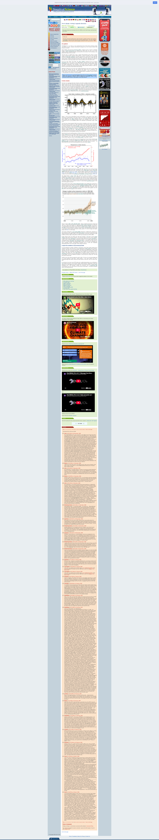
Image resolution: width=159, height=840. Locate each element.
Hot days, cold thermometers (54, 125)
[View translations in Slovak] (102, 5)
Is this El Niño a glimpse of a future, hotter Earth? (53, 93)
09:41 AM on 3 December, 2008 (74, 483)
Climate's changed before (54, 34)
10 (74, 429)
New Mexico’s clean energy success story (53, 111)
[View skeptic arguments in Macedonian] (90, 5)
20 (89, 429)
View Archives (83, 269)
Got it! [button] (155, 2)
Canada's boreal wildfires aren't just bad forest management (54, 131)
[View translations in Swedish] (108, 5)
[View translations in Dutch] (66, 5)
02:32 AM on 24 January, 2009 (76, 607)
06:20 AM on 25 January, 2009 (75, 693)
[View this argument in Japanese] (82, 19)
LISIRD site (94, 173)
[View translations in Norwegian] (94, 5)
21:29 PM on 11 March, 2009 (73, 756)
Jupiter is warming (66, 283)
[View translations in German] (74, 5)
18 (86, 429)
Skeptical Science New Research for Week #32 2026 (54, 110)
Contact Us (88, 836)
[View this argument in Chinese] (86, 19)
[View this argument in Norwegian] (88, 21)
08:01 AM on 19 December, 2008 (76, 532)
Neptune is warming (67, 285)
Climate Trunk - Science (53, 94)
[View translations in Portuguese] (98, 5)
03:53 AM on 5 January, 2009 (76, 566)
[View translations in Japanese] (86, 5)
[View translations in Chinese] (59, 5)
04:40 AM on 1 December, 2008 (74, 463)
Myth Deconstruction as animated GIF (76, 343)
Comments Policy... (90, 826)
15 (81, 429)
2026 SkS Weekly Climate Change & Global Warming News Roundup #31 (54, 117)
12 (77, 429)
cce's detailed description (87, 567)
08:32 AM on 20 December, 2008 (79, 541)
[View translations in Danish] (64, 5)
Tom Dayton (67, 566)
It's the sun (52, 35)
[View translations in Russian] (100, 5)
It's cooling (52, 39)
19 (87, 429)
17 (84, 429)
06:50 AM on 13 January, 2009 (76, 583)
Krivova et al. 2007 (73, 171)
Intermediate (81, 27)
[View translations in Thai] (110, 5)
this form (69, 75)
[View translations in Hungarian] (78, 5)
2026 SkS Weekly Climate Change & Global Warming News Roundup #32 (54, 108)
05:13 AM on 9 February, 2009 (75, 729)
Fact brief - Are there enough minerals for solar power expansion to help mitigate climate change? (54, 103)
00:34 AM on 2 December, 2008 (74, 468)
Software (61, 16)
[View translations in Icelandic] (80, 5)
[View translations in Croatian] (60, 5)
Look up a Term (55, 838)
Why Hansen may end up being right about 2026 (54, 115)
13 (78, 429)
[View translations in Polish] (96, 5)
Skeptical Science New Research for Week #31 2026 (54, 119)
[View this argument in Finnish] (67, 19)
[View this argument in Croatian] (95, 21)
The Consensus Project (83, 16)
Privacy (83, 836)
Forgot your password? (52, 68)
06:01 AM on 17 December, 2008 (79, 504)
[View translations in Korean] (88, 5)
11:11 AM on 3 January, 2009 (75, 559)
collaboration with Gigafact (92, 420)
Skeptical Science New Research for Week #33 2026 (54, 99)
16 (83, 429)
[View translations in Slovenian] (104, 5)
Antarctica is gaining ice (54, 46)
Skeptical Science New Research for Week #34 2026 (54, 91)
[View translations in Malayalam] (92, 5)
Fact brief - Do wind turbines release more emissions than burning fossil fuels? (54, 84)
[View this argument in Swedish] (75, 19)
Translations (91, 16)
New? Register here (56, 67)
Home (50, 16)
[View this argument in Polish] (77, 19)
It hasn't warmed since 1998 (54, 45)
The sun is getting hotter (68, 287)
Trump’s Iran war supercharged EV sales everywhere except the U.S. (54, 81)
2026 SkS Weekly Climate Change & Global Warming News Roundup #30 (54, 127)
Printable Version (65, 272)
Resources (68, 16)
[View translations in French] (72, 5)
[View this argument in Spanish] (69, 19)
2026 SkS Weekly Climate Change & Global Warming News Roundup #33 (54, 97)
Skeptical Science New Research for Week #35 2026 (54, 79)
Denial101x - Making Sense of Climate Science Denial (83, 370)
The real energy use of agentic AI (54, 100)
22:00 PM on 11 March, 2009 (73, 792)
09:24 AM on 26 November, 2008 (74, 433)
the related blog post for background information (76, 364)
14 (80, 429)
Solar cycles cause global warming (70, 289)
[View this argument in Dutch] (88, 19)
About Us (79, 836)
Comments (74, 16)
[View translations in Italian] (84, 5)
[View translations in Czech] (62, 5)
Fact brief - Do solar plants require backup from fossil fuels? (54, 124)
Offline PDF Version (73, 272)
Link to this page (91, 25)
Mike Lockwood (73, 415)
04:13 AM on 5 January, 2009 (76, 571)
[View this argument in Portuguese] (80, 19)
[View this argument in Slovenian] (86, 21)
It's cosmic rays (66, 282)
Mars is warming (66, 284)
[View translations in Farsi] (68, 5)
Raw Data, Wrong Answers (53, 95)
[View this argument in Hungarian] (93, 21)
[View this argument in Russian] (90, 19)
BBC (95, 40)
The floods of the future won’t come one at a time (54, 105)
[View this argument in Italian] (93, 19)
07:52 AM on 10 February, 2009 (76, 742)
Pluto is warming (66, 286)
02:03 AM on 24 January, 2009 (76, 595)
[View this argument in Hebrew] (95, 19)
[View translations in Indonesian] (82, 5)
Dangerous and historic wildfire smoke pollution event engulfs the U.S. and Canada (54, 133)
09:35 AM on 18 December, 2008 (76, 518)
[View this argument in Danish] (71, 19)
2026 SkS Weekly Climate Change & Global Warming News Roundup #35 (54, 77)
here (67, 229)
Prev (64, 429)
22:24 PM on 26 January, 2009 (74, 700)
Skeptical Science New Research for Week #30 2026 (54, 129)
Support (102, 16)
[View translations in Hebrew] (76, 5)
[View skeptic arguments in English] (55, 5)
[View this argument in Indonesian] (90, 21)
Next (91, 429)
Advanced (90, 27)
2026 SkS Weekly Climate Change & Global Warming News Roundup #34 (54, 89)
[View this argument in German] (73, 19)
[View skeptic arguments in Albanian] (57, 5)
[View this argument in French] (84, 19)
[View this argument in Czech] (64, 19)
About (97, 16)
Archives (50, 135)
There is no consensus (54, 38)
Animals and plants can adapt (55, 43)
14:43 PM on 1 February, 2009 (76, 715)
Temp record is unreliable (54, 42)
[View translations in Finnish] (70, 5)
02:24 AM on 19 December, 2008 (79, 525)
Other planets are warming (68, 281)
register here (67, 828)
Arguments (55, 16)
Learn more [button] (96, 2)
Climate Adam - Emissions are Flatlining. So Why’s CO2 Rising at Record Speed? (54, 86)
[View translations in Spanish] (106, 5)
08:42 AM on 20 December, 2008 (79, 548)
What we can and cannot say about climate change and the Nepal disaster (54, 74)
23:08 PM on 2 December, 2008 (74, 476)
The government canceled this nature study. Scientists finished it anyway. (54, 122)
